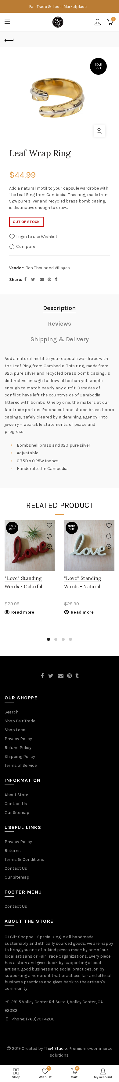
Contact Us (16, 803)
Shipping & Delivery (60, 339)
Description (59, 308)
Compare (25, 246)
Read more (22, 612)
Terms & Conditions (24, 859)
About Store (16, 794)
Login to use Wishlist (36, 236)
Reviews (59, 323)
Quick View (49, 547)
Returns (13, 850)
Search (12, 712)
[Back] (9, 39)
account (97, 22)
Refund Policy (18, 747)
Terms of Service (21, 765)
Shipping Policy (20, 756)
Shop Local (16, 729)
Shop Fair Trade (20, 721)
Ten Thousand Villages (48, 267)
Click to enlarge (99, 131)
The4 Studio (55, 1048)
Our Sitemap (17, 812)
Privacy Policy (18, 738)
